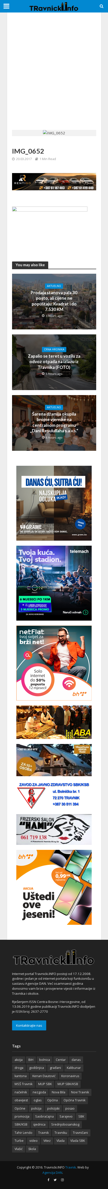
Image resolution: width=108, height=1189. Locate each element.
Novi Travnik (80, 1092)
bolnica (44, 1060)
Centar (61, 1060)
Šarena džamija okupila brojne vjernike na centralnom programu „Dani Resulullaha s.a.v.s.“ (54, 422)
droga (19, 1068)
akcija (19, 1060)
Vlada (61, 1141)
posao (70, 1108)
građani (55, 1068)
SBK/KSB (21, 1124)
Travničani (80, 1133)
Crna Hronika (54, 349)
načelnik (21, 1092)
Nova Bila (58, 1092)
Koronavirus (70, 1076)
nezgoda (39, 1092)
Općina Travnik (74, 1100)
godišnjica (36, 1068)
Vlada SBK (77, 1141)
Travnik (43, 1133)
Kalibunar (74, 1068)
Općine (20, 1108)
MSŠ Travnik (23, 1084)
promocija (22, 1116)
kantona (21, 1076)
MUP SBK (45, 1084)
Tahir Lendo (23, 1133)
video (33, 1141)
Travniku (61, 1133)
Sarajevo (66, 1116)
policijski (53, 1108)
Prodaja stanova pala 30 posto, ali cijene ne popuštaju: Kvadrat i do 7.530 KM (54, 301)
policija (36, 1108)
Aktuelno (54, 286)
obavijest (21, 1100)
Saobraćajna (44, 1116)
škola (32, 1149)
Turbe (19, 1141)
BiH (30, 1060)
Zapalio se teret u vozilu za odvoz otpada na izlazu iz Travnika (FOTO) (54, 361)
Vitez (47, 1141)
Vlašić (19, 1149)
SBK (81, 1116)
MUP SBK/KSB (68, 1084)
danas (76, 1060)
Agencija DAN (52, 1173)
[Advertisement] (54, 71)
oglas (37, 1100)
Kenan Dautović (44, 1076)
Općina (52, 1100)
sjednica (39, 1124)
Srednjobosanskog (65, 1124)
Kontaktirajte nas (29, 1025)
